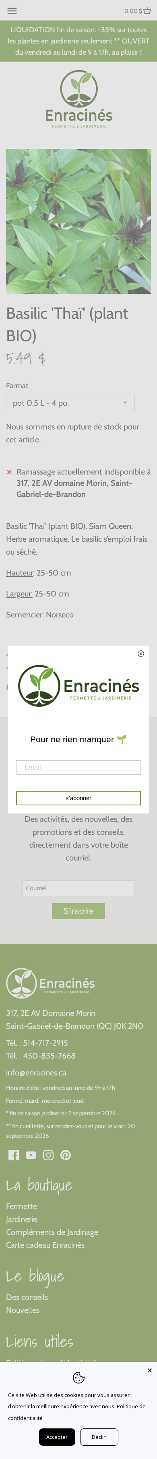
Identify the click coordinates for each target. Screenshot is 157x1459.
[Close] (150, 1369)
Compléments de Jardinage (52, 1232)
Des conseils (27, 1297)
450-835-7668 (49, 1056)
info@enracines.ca (36, 1072)
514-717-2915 (45, 1043)
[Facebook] (13, 1154)
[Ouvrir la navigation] (12, 11)
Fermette (21, 1206)
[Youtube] (31, 1154)
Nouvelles (22, 1310)
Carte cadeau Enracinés (45, 1245)
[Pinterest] (65, 1154)
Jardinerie (21, 1219)
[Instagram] (48, 1154)
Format (17, 386)
